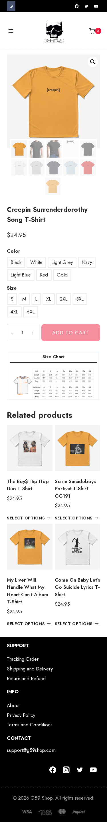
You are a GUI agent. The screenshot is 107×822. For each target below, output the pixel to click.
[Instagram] (66, 770)
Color (13, 251)
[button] (93, 62)
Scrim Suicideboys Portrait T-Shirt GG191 (75, 488)
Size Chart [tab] (53, 357)
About (13, 705)
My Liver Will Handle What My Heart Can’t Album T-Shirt (27, 590)
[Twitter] (86, 6)
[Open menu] (11, 31)
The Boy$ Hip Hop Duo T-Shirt (28, 485)
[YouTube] (96, 6)
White (36, 262)
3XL (80, 298)
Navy (87, 262)
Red (44, 274)
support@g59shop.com (31, 750)
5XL (31, 311)
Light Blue (21, 274)
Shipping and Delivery (30, 668)
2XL (63, 298)
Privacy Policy (21, 715)
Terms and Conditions (30, 724)
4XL (14, 311)
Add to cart (70, 332)
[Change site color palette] (11, 6)
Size (12, 288)
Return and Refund (26, 678)
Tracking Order (23, 659)
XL (48, 298)
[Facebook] (77, 6)
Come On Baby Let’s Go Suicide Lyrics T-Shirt (77, 587)
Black (16, 262)
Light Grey (62, 262)
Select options (26, 518)
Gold (62, 274)
